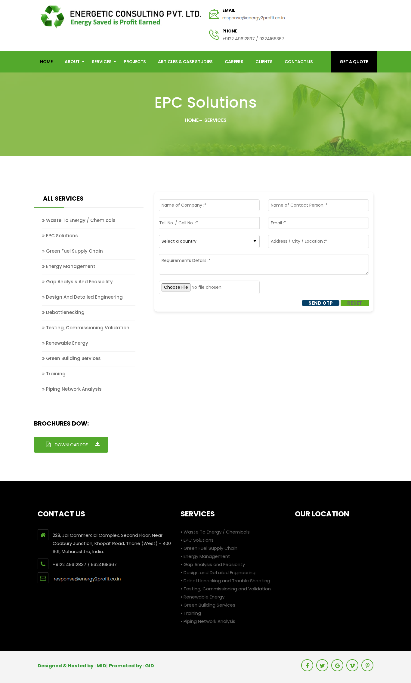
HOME (46, 62)
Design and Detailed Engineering (84, 297)
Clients (264, 62)
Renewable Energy (66, 343)
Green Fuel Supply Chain (74, 251)
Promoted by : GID (131, 665)
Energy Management (70, 266)
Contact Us (299, 62)
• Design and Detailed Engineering (218, 572)
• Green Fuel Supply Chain (209, 548)
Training (55, 374)
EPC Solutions (61, 235)
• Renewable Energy (202, 597)
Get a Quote (354, 62)
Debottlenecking (65, 312)
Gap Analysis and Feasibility (79, 281)
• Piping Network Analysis (208, 621)
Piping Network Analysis (73, 389)
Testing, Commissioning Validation (87, 328)
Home (192, 120)
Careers (234, 62)
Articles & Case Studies (185, 62)
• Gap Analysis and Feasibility (213, 564)
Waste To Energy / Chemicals (80, 220)
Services (102, 62)
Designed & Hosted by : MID (72, 665)
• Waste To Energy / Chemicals (215, 532)
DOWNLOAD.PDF (71, 445)
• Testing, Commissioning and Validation (226, 589)
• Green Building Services (208, 605)
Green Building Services (73, 358)
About (72, 62)
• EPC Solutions (197, 540)
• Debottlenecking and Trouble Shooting (225, 580)
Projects (135, 62)
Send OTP (320, 303)
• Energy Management (205, 556)
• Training (191, 613)
